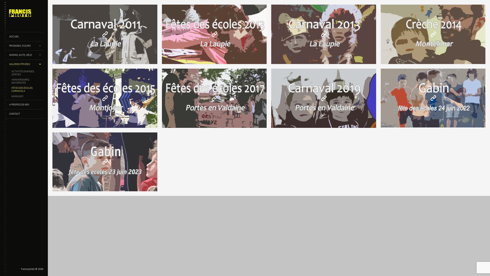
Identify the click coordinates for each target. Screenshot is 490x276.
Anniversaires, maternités (20, 81)
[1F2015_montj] (105, 98)
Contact (14, 113)
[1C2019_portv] (323, 98)
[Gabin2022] (433, 98)
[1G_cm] (433, 34)
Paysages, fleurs (20, 45)
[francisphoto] (26, 13)
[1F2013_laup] (214, 34)
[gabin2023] (105, 161)
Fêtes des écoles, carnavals (22, 89)
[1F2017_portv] (214, 98)
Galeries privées (19, 64)
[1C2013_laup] (323, 34)
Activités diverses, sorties (22, 73)
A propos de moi (19, 104)
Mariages (17, 96)
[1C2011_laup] (105, 34)
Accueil (14, 36)
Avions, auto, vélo (20, 54)
